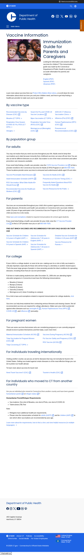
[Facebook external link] (52, 16)
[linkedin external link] (70, 16)
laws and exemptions (18, 217)
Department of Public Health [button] (27, 26)
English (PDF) (48, 79)
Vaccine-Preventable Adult (19, 175)
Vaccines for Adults (52, 175)
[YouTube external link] (19, 508)
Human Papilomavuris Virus (55, 308)
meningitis (34, 308)
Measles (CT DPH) (13, 118)
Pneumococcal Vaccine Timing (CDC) (57, 179)
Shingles (9, 131)
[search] (71, 6)
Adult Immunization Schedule (20, 179)
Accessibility (39, 536)
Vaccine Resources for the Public (55, 189)
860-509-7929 (69, 168)
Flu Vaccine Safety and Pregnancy (58, 338)
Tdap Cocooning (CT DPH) (16, 345)
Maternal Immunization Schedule (21, 334)
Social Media (24, 538)
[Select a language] (75, 6)
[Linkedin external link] (22, 508)
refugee (31, 394)
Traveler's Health (52, 372)
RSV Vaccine (51, 342)
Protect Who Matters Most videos (45, 93)
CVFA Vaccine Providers (57, 165)
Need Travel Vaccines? (17, 372)
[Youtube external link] (66, 16)
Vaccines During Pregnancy (56, 334)
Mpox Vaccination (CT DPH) (41, 118)
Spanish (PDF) (48, 81)
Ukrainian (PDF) (49, 84)
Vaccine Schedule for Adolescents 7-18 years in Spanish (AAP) (40, 247)
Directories (12, 538)
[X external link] (14, 508)
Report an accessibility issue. (69, 1)
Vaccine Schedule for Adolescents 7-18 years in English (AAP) (40, 238)
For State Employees (39, 538)
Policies (29, 536)
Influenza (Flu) (63, 118)
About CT (20, 536)
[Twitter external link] (61, 16)
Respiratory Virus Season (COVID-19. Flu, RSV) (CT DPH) (16, 124)
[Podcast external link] (75, 16)
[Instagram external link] (57, 16)
